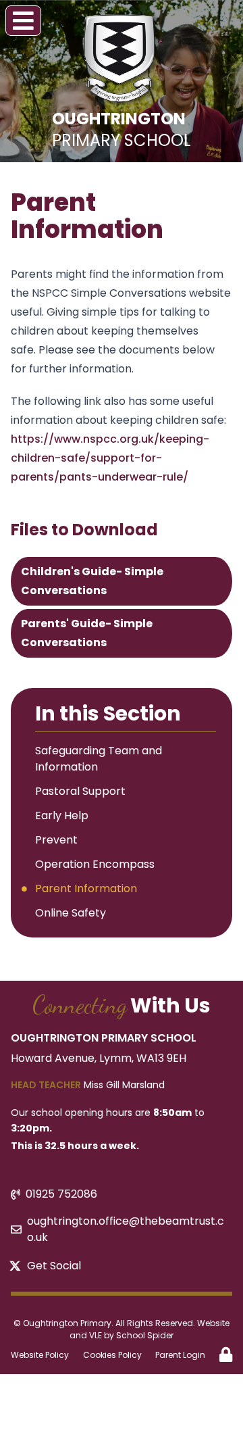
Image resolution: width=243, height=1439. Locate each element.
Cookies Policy (112, 1355)
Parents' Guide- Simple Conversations (87, 633)
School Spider (144, 1335)
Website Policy (40, 1355)
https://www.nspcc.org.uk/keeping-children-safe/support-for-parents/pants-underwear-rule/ (110, 458)
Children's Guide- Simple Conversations (92, 581)
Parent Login (180, 1355)
